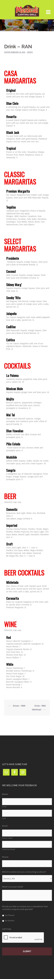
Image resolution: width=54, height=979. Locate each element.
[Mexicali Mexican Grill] (27, 9)
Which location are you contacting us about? (25, 871)
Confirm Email (8, 849)
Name (6, 794)
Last (4, 818)
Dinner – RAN (19, 705)
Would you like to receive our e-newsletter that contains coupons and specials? (25, 908)
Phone (6, 857)
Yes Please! (9, 915)
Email (6, 825)
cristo (30, 52)
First (4, 806)
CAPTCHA (6, 929)
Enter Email (7, 838)
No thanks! (9, 920)
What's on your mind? (12, 886)
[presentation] (23, 937)
